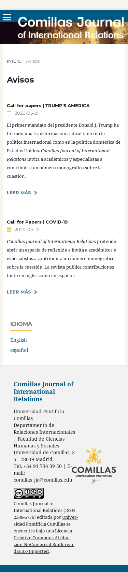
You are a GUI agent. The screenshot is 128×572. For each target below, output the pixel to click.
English (18, 340)
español (19, 350)
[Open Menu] (7, 17)
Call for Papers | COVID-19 (37, 222)
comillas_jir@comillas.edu (43, 479)
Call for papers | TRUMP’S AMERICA (48, 105)
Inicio (14, 61)
